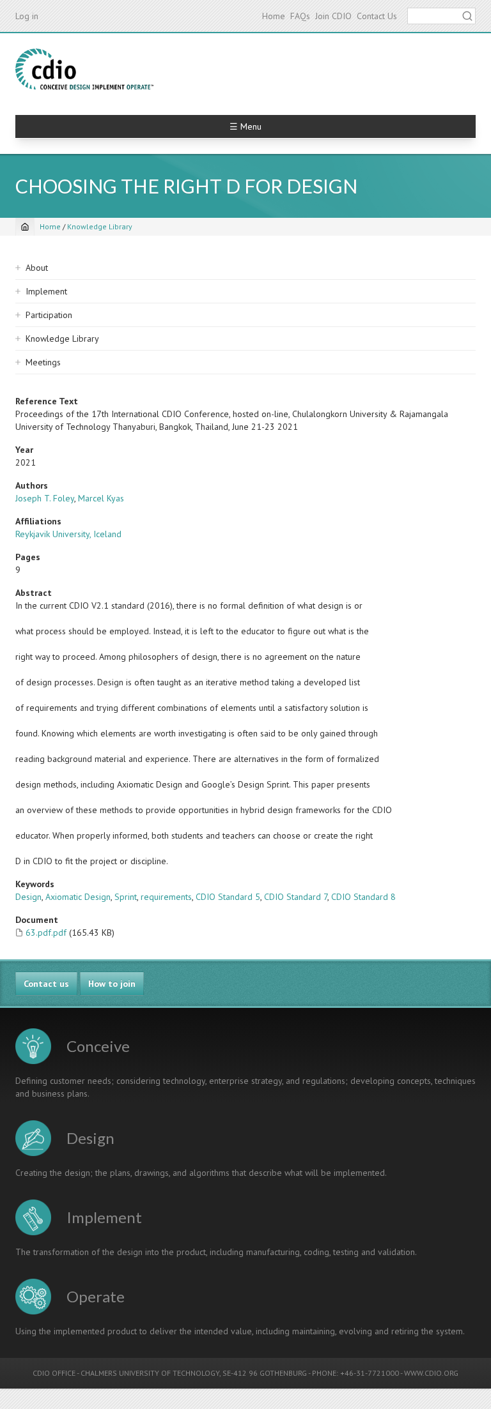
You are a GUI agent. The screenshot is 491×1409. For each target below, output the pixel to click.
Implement (46, 291)
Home (273, 16)
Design (28, 897)
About (37, 267)
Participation (49, 315)
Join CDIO (333, 16)
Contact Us (377, 16)
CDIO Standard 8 (363, 897)
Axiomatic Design (78, 897)
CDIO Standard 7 (295, 897)
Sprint (125, 897)
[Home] (84, 69)
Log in (26, 16)
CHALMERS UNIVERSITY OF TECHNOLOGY (150, 1373)
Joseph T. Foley (44, 498)
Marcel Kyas (101, 498)
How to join (112, 983)
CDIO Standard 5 (228, 897)
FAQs (300, 16)
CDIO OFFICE (54, 1373)
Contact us (46, 983)
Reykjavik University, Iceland (68, 534)
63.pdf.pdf (46, 932)
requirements (166, 897)
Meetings (43, 362)
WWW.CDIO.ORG (431, 1373)
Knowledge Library (99, 226)
